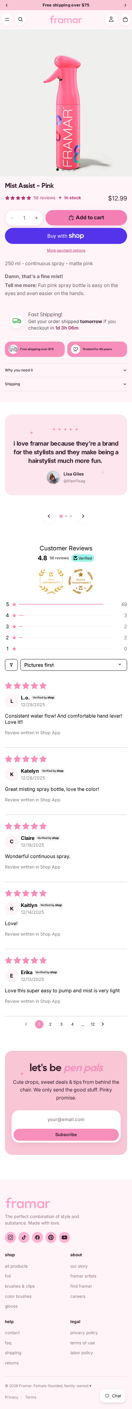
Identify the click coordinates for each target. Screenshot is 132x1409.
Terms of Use (82, 1342)
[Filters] (11, 665)
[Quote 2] (66, 516)
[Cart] (125, 19)
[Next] (83, 516)
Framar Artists (83, 1275)
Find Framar (81, 1286)
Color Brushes (18, 1296)
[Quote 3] (71, 516)
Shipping (12, 384)
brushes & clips (20, 1286)
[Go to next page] (104, 1024)
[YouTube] (64, 1237)
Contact (12, 1332)
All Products (16, 1266)
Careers (77, 1296)
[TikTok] (23, 1237)
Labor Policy (81, 1352)
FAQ (8, 1342)
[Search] (20, 19)
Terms (30, 1397)
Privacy (11, 1397)
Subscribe (66, 1134)
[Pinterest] (50, 1237)
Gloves (11, 1306)
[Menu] (7, 19)
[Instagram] (10, 1237)
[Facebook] (37, 1237)
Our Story (79, 1266)
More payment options (66, 250)
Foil (8, 1275)
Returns (12, 1362)
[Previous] (49, 516)
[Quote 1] (61, 516)
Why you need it (19, 370)
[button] (66, 604)
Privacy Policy (84, 1332)
